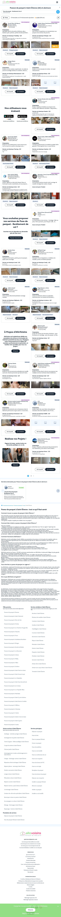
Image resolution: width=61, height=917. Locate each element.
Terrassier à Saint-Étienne (38, 671)
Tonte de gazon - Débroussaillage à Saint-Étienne (16, 741)
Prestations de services (8, 505)
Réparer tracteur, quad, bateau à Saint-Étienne (16, 785)
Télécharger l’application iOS (30, 897)
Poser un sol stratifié (37, 751)
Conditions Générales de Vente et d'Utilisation (30, 879)
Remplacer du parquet (37, 770)
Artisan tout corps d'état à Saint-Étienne (42, 667)
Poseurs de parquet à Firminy (11, 624)
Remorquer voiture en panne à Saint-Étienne (15, 797)
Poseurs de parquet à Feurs (11, 635)
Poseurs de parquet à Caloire (11, 713)
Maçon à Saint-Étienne (37, 640)
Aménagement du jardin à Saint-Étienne (14, 738)
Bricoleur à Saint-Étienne (38, 613)
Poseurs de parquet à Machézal (12, 693)
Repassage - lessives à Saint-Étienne (13, 809)
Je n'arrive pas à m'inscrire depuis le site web (30, 845)
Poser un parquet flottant (38, 739)
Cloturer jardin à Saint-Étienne (11, 749)
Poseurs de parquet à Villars (11, 662)
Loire (24, 505)
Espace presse (30, 868)
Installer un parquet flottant (39, 782)
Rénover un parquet (37, 786)
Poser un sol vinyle (36, 766)
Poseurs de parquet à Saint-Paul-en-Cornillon (15, 701)
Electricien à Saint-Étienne (38, 636)
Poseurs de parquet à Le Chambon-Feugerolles (16, 628)
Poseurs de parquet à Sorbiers (11, 666)
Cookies (30, 886)
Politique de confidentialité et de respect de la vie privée (30, 881)
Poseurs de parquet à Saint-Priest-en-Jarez (15, 670)
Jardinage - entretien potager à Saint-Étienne (15, 734)
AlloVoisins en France (30, 866)
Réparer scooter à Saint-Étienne (12, 782)
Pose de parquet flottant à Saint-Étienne (14, 820)
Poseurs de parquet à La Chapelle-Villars (14, 690)
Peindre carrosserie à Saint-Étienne (13, 770)
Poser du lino (35, 735)
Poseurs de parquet (18, 505)
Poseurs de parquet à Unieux (11, 655)
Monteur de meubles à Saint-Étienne (41, 617)
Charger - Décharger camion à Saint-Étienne (15, 758)
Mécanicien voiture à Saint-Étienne (12, 778)
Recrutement (30, 872)
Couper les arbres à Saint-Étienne (12, 745)
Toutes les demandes (30, 860)
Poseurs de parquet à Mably (11, 659)
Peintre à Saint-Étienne (37, 648)
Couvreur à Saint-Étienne (38, 633)
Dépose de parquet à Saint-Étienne (13, 816)
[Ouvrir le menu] (57, 2)
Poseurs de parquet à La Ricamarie (13, 651)
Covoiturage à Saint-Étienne (11, 789)
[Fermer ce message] (58, 906)
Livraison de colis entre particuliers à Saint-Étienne (16, 793)
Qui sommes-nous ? (30, 854)
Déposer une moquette (38, 778)
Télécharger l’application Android (30, 899)
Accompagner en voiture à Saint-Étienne (14, 801)
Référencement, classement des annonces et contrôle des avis (30, 883)
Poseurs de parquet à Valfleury (11, 705)
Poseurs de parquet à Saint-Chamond (13, 616)
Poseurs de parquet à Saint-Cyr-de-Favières (15, 697)
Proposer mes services (30, 862)
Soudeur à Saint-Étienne (38, 625)
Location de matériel (30, 888)
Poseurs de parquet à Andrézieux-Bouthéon (15, 639)
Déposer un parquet (37, 731)
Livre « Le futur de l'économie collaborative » (30, 864)
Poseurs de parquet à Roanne (11, 612)
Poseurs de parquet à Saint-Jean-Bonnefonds (15, 682)
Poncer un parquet (36, 743)
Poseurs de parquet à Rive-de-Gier (13, 620)
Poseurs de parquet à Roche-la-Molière (14, 647)
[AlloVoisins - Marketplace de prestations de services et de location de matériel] (8, 3)
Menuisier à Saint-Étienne (38, 644)
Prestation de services (30, 890)
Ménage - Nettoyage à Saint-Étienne (13, 805)
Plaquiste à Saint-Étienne (38, 652)
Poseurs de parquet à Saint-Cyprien (13, 720)
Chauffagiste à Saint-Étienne (39, 629)
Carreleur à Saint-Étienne (38, 621)
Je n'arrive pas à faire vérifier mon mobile (30, 841)
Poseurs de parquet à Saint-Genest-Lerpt (14, 674)
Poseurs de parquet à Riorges (11, 643)
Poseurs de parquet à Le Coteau (12, 686)
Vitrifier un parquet (36, 789)
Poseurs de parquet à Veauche (12, 631)
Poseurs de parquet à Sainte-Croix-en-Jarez (15, 717)
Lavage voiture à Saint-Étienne (11, 774)
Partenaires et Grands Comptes (30, 870)
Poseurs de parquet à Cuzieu (11, 724)
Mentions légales (30, 885)
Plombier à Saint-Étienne (38, 656)
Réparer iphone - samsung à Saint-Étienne (14, 766)
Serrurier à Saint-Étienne (38, 660)
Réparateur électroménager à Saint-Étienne (15, 762)
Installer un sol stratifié (37, 793)
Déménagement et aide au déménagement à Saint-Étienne (15, 753)
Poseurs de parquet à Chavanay (12, 709)
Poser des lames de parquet (39, 774)
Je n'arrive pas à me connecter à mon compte (30, 843)
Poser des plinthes (36, 747)
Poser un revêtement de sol (39, 755)
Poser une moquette (37, 758)
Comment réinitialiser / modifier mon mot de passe (30, 847)
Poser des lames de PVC (38, 762)
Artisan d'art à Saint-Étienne (39, 664)
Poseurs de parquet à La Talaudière (13, 678)
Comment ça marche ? (30, 856)
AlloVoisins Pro (30, 858)
